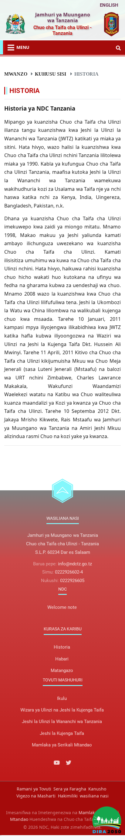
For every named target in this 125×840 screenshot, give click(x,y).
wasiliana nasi (94, 796)
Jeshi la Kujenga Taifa (62, 733)
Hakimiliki (68, 796)
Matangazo (62, 670)
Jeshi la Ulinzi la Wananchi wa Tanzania (62, 721)
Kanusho (97, 789)
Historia (62, 647)
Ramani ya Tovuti (34, 789)
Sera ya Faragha (69, 789)
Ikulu (62, 698)
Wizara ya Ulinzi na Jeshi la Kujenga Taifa (62, 710)
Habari (62, 659)
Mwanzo (15, 73)
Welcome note (62, 607)
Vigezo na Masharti (36, 796)
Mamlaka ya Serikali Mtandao (62, 745)
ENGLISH (109, 5)
